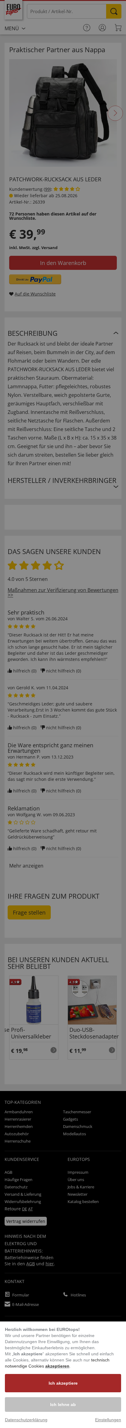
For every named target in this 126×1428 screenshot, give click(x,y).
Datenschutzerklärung (26, 1419)
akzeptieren (57, 1366)
